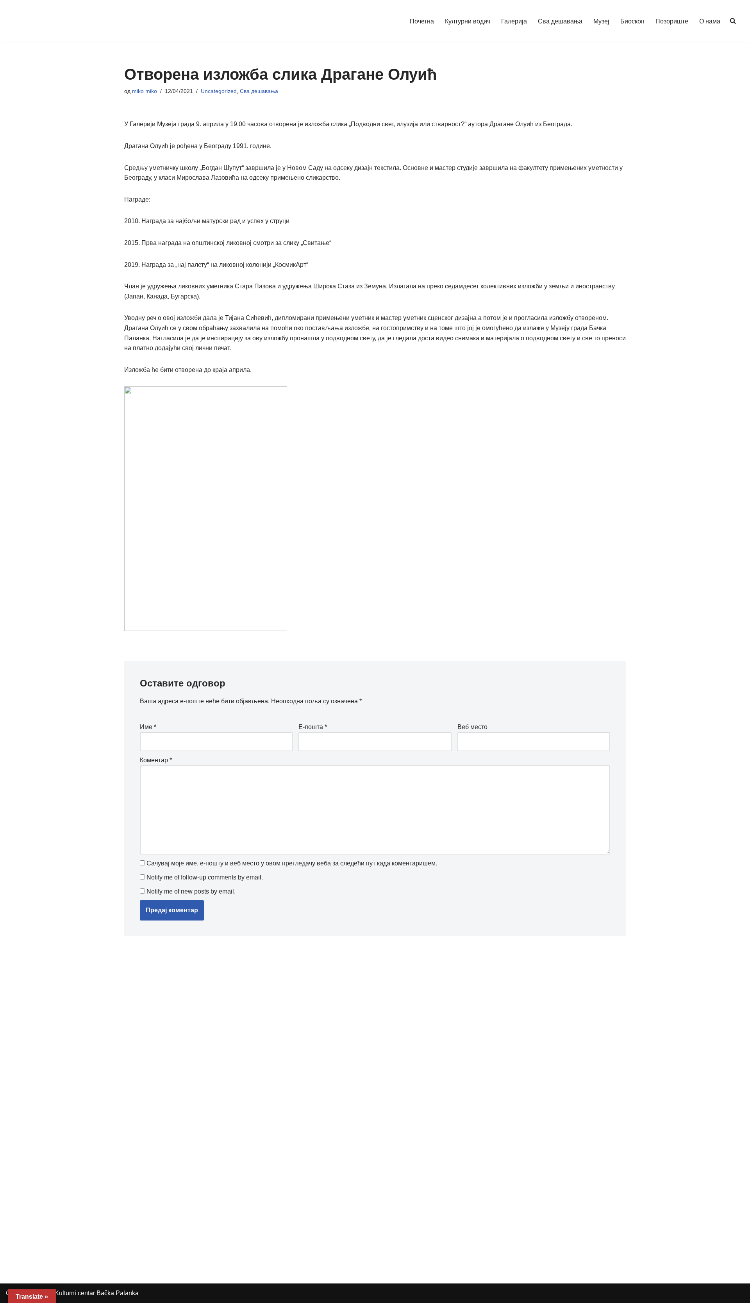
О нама (709, 21)
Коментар (156, 760)
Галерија (514, 21)
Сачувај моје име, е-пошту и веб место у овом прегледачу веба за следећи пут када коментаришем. (291, 863)
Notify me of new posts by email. (191, 891)
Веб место (472, 727)
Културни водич (467, 21)
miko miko (144, 91)
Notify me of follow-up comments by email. (204, 877)
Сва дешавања (560, 21)
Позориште (671, 21)
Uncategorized (219, 91)
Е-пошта (312, 727)
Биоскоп (632, 21)
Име (148, 727)
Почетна (422, 21)
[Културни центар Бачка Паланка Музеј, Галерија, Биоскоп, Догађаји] (52, 21)
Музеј (601, 21)
